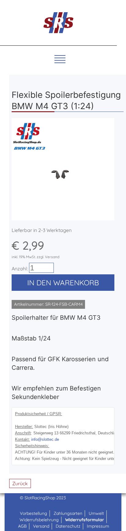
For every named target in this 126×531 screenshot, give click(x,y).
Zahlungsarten (68, 513)
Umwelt (96, 513)
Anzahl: (20, 269)
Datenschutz (68, 526)
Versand (41, 526)
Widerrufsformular (84, 519)
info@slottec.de (45, 439)
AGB (22, 526)
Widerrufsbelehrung (39, 519)
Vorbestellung (33, 513)
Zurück (20, 483)
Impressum (98, 526)
